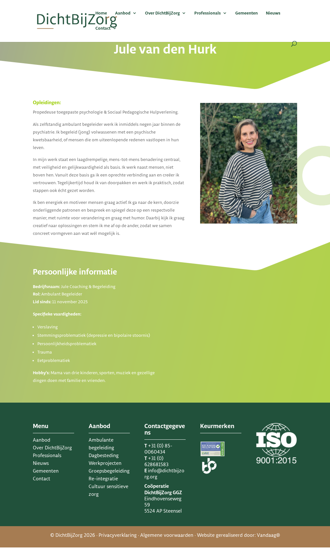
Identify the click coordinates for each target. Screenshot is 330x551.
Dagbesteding (104, 455)
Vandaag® (268, 535)
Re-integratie (103, 479)
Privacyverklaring (118, 535)
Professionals (207, 13)
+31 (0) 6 (156, 461)
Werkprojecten (105, 463)
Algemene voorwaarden (166, 535)
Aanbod (123, 13)
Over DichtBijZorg (162, 13)
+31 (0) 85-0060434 (158, 449)
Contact (103, 28)
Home (101, 13)
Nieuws (273, 13)
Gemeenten (246, 13)
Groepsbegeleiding (109, 471)
